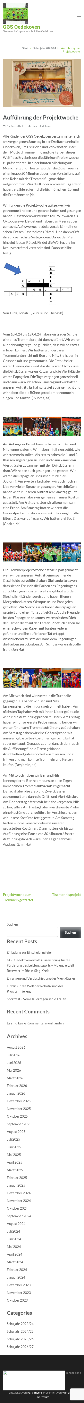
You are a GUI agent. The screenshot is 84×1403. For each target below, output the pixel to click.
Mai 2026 (14, 1070)
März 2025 (15, 1170)
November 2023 (19, 1293)
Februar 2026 (17, 1086)
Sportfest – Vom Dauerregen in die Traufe (36, 999)
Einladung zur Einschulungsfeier (29, 952)
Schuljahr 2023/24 (20, 1324)
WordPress (69, 1392)
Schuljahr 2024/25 (20, 1331)
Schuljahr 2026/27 (20, 1347)
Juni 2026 (14, 1063)
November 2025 (19, 1109)
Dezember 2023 (19, 1285)
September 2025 (19, 1124)
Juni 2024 (14, 1239)
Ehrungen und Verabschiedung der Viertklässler (41, 978)
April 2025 (14, 1162)
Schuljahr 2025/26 (20, 1339)
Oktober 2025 (17, 1116)
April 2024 (14, 1254)
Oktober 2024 (17, 1208)
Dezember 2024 (19, 1193)
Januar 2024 (16, 1277)
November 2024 (19, 1201)
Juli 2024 (13, 1231)
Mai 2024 (14, 1247)
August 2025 (16, 1132)
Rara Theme (34, 1392)
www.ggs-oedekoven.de (41, 226)
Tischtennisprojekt (66, 894)
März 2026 (15, 1078)
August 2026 (16, 1047)
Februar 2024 (17, 1270)
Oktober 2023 (17, 1300)
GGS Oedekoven (21, 27)
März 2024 (15, 1262)
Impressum (42, 1396)
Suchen (12, 924)
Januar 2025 (16, 1185)
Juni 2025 (14, 1147)
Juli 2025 (13, 1139)
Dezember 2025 (19, 1101)
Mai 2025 (14, 1155)
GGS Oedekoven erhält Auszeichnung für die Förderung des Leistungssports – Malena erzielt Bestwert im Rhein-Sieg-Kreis (40, 965)
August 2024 (16, 1224)
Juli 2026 (13, 1055)
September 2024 (19, 1216)
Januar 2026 (16, 1093)
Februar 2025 (17, 1178)
